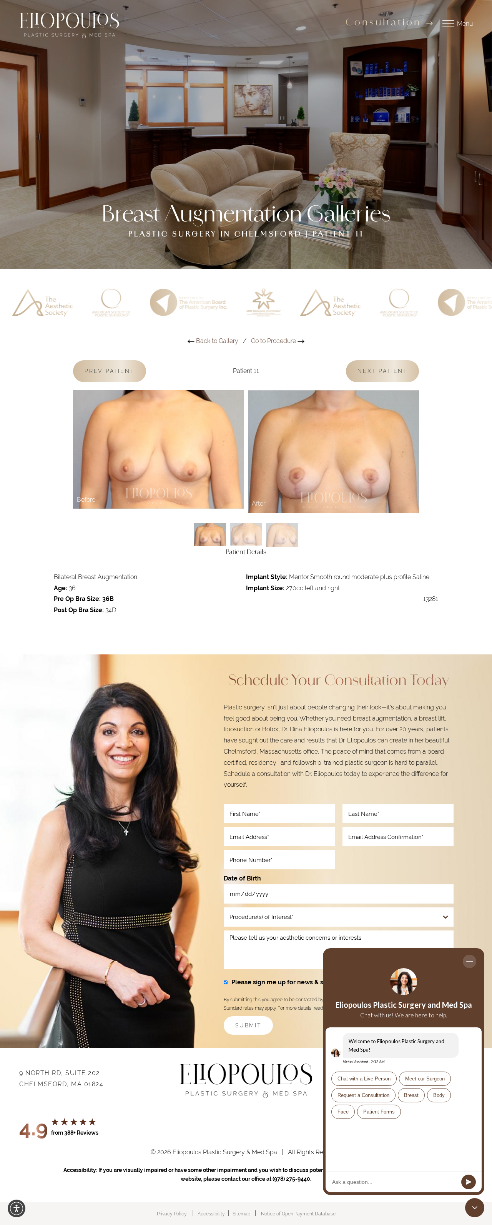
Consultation (383, 23)
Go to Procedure (274, 341)
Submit (248, 1025)
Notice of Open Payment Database (298, 1214)
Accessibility (211, 1214)
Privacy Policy (172, 1214)
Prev (110, 371)
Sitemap (241, 1214)
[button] (16, 1208)
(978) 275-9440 (291, 1179)
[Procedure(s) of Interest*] (339, 917)
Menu (465, 23)
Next (382, 371)
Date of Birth (242, 878)
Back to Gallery (216, 341)
